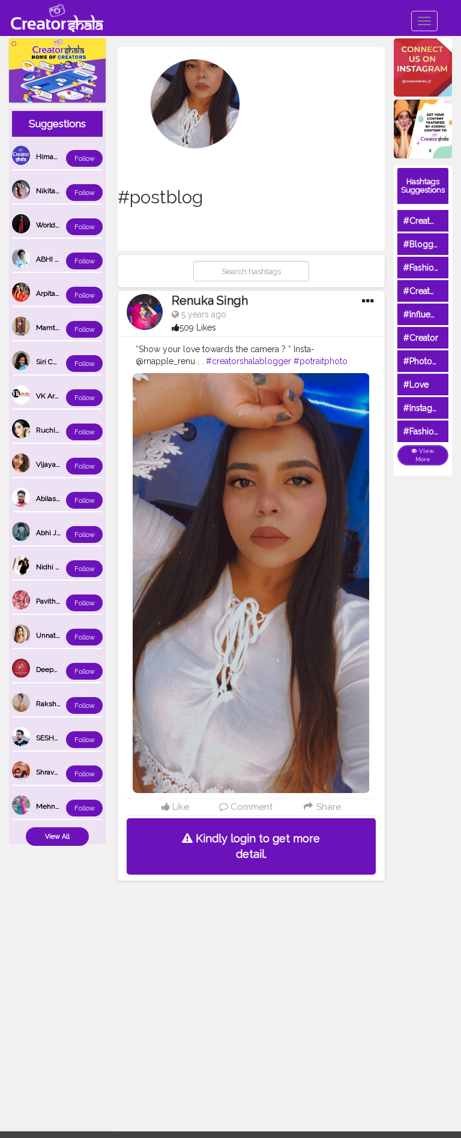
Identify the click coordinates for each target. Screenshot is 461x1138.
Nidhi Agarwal (59, 567)
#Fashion (421, 267)
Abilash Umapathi (65, 498)
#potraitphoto (321, 361)
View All (57, 836)
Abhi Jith (50, 533)
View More (425, 455)
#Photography (431, 361)
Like (179, 806)
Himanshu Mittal (63, 156)
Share (327, 806)
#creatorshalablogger (248, 361)
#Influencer (425, 314)
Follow (84, 159)
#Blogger (422, 244)
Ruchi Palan (55, 430)
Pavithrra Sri (55, 601)
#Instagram (425, 408)
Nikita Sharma (59, 191)
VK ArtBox (52, 396)
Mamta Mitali (57, 327)
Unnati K (50, 635)
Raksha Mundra (62, 703)
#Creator (420, 338)
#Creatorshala (430, 221)
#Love (416, 384)
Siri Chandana (58, 362)
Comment (250, 806)
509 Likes (197, 327)
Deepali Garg (57, 669)
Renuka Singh (210, 300)
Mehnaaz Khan (60, 806)
